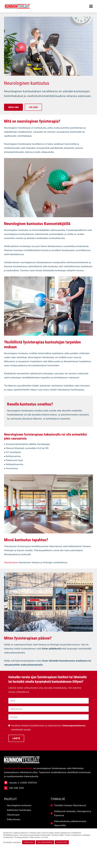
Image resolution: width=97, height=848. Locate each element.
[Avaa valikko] (91, 6)
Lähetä (16, 738)
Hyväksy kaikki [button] (61, 842)
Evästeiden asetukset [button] (12, 842)
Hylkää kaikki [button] (29, 842)
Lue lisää (44, 837)
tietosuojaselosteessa (74, 725)
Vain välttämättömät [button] (45, 842)
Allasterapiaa (11, 562)
